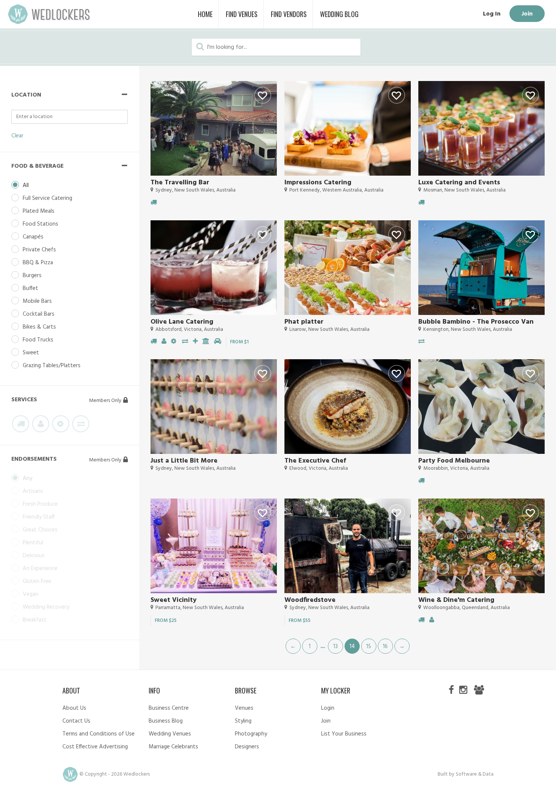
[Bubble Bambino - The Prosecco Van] (481, 267)
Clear (17, 135)
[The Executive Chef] (347, 406)
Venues (244, 708)
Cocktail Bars (38, 314)
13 (335, 646)
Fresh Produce (40, 504)
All (26, 185)
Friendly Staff (39, 517)
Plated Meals (38, 211)
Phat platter (303, 321)
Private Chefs (39, 249)
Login (327, 708)
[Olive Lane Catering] (214, 267)
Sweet (31, 352)
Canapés (33, 237)
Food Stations (40, 224)
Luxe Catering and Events (459, 182)
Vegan (30, 594)
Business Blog (166, 721)
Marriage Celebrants (173, 746)
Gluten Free (37, 581)
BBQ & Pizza (38, 262)
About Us (74, 708)
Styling (243, 721)
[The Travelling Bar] (214, 128)
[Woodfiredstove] (347, 546)
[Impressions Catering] (347, 128)
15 (368, 646)
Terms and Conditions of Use (98, 734)
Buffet (30, 288)
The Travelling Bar (180, 182)
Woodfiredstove (309, 600)
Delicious (34, 555)
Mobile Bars (37, 301)
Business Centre (169, 708)
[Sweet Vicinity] (214, 546)
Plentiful (33, 542)
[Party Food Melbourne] (481, 406)
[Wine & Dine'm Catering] (481, 546)
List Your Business (344, 734)
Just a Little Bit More (184, 460)
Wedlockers (49, 14)
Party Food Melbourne (454, 460)
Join (527, 14)
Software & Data (475, 774)
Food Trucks (38, 339)
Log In (491, 14)
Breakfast (35, 620)
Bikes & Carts (39, 327)
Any (27, 478)
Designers (247, 746)
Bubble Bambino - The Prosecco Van (476, 321)
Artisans (33, 491)
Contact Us (76, 721)
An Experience (40, 568)
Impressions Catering (317, 182)
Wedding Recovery (46, 607)
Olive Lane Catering (182, 321)
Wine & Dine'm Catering (456, 600)
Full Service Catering (47, 198)
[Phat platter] (347, 267)
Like (262, 95)
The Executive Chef (315, 460)
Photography (251, 734)
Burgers (32, 275)
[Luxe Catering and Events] (481, 128)
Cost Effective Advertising (95, 746)
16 (385, 646)
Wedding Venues (170, 734)
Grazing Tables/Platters (52, 365)
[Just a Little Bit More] (214, 406)
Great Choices (40, 529)
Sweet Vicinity (174, 600)
